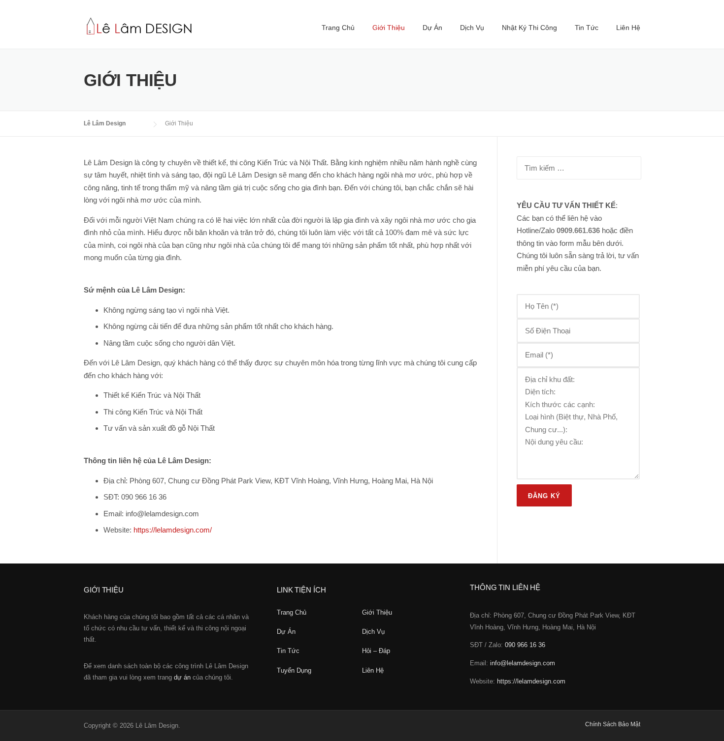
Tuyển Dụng (294, 670)
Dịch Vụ (472, 27)
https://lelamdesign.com (531, 681)
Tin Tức (586, 27)
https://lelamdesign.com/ (172, 530)
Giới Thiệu (388, 27)
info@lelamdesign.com (522, 663)
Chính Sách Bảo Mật (612, 724)
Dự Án (432, 27)
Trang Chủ (338, 27)
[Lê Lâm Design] (140, 25)
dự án (182, 677)
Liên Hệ (628, 27)
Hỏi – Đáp (376, 650)
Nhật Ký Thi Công (529, 27)
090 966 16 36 (525, 645)
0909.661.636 (578, 230)
